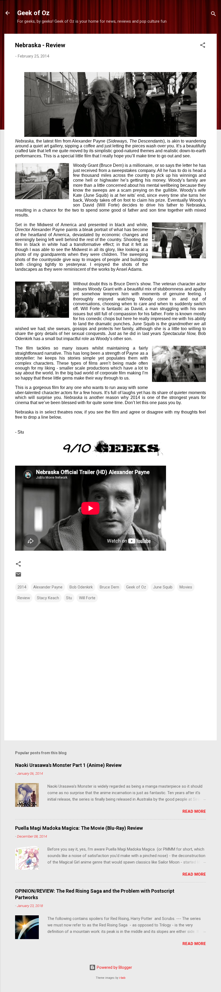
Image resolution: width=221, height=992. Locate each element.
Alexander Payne (48, 587)
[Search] (213, 14)
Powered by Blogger (114, 967)
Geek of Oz (33, 13)
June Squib (162, 587)
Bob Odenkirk (81, 587)
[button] (202, 46)
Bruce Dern (109, 587)
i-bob (122, 978)
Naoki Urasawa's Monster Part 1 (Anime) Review (68, 765)
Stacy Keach (48, 597)
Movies (185, 587)
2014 (22, 587)
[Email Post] (18, 576)
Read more (194, 811)
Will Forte (87, 597)
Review (24, 597)
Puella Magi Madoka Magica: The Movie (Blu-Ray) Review (79, 828)
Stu (69, 597)
